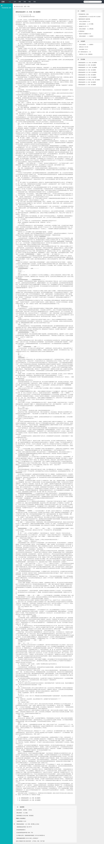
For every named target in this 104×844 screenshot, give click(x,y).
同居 (35, 1)
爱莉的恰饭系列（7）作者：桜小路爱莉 (87, 84)
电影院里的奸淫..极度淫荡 (84, 19)
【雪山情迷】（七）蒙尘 (22, 812)
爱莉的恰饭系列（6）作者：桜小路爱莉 (87, 82)
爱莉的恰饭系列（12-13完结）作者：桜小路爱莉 (89, 79)
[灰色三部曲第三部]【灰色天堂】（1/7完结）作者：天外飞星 (30, 841)
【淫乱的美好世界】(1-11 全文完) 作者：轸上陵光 (89, 16)
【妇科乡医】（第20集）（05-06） (24, 809)
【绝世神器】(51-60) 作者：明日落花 (24, 815)
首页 (25, 6)
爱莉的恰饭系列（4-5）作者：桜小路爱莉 (87, 67)
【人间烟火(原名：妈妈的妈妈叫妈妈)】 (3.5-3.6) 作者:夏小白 (30, 835)
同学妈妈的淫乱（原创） (83, 14)
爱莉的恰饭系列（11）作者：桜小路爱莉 (30, 798)
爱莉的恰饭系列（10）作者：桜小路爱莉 (30, 800)
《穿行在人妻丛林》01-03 (84, 21)
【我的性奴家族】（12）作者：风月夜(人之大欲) (27, 824)
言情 (28, 6)
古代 (15, 1)
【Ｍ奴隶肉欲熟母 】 (21, 829)
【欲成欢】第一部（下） (83, 26)
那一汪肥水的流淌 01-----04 (84, 51)
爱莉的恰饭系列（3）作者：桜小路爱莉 (87, 65)
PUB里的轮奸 (81, 31)
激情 (10, 1)
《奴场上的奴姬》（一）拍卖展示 (85, 36)
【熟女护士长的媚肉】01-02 (84, 33)
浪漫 (25, 1)
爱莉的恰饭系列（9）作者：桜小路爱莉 (87, 74)
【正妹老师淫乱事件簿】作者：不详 (24, 832)
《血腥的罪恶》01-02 (21, 821)
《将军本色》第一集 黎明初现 (85, 54)
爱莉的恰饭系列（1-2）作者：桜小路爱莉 (87, 62)
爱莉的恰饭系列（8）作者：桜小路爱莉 (87, 70)
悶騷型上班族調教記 (21, 818)
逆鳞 (3, 2)
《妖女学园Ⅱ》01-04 (83, 49)
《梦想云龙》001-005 (83, 46)
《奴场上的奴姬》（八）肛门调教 (85, 24)
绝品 (30, 1)
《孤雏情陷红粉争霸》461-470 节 (24, 826)
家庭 (20, 1)
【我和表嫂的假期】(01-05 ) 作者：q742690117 (27, 838)
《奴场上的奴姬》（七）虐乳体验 (85, 28)
